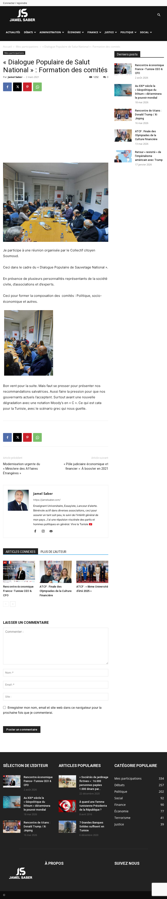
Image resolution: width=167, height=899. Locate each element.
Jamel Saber (15, 77)
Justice (109, 32)
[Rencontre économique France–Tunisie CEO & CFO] (19, 572)
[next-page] (12, 604)
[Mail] (52, 531)
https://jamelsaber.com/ (46, 499)
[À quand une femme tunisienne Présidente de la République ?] (67, 806)
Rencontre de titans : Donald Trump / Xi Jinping (148, 114)
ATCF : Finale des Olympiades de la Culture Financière (56, 591)
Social (144, 32)
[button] (159, 15)
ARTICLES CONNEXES (20, 551)
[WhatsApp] (37, 87)
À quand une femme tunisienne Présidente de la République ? (93, 805)
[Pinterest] (27, 87)
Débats (28, 32)
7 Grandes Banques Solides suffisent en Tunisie (91, 826)
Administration (50, 32)
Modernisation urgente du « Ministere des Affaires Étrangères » (21, 468)
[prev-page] (5, 604)
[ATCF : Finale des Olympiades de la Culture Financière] (56, 572)
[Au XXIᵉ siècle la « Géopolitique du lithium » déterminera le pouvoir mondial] (123, 90)
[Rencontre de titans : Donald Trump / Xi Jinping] (123, 115)
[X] (17, 87)
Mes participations (27, 46)
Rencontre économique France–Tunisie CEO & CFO (18, 591)
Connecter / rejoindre (15, 3)
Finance (92, 32)
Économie (74, 32)
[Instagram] (44, 531)
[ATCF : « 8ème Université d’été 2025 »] (92, 572)
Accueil (7, 46)
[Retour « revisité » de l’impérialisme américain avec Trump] (123, 156)
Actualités (13, 32)
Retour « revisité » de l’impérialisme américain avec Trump (149, 156)
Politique (126, 32)
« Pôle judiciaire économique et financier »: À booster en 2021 (86, 466)
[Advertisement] (55, 129)
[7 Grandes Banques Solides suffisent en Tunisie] (67, 827)
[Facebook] (7, 87)
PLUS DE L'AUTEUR (53, 551)
